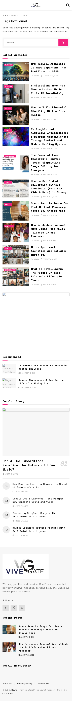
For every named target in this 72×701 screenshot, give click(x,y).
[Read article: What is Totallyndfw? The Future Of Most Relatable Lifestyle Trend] (16, 276)
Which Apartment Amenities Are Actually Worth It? (49, 251)
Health (8, 130)
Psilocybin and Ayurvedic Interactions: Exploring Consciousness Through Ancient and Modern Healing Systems (49, 136)
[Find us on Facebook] (6, 608)
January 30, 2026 (49, 97)
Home (5, 15)
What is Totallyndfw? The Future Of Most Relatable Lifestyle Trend (47, 274)
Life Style (9, 226)
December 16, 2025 (27, 373)
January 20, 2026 (49, 174)
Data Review (10, 270)
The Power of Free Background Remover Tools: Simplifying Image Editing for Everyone (45, 162)
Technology (10, 156)
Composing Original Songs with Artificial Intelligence (34, 514)
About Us (7, 683)
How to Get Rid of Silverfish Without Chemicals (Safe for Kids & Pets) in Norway (49, 186)
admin (36, 76)
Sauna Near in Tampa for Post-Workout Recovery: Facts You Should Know (49, 207)
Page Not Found (19, 15)
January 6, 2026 (49, 285)
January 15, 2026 (49, 149)
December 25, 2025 (27, 387)
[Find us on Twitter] (14, 608)
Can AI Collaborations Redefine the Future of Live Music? (29, 465)
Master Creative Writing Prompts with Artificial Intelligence (39, 529)
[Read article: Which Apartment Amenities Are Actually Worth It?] (16, 254)
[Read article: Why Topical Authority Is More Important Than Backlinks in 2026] (16, 71)
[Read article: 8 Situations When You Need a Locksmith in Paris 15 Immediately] (16, 93)
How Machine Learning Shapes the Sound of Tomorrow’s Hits (40, 485)
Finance (8, 108)
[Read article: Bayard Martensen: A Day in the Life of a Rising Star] (9, 383)
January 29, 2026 (49, 119)
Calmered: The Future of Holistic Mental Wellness (42, 367)
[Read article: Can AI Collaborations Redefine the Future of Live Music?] (36, 432)
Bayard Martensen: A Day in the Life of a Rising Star (41, 381)
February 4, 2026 (49, 259)
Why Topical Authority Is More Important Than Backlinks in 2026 (49, 67)
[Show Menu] (4, 5)
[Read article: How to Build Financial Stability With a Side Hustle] (16, 115)
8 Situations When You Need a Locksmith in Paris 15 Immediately (48, 89)
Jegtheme (8, 693)
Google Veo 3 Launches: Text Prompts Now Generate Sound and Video (38, 500)
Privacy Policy (24, 683)
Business (8, 65)
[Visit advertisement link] (36, 321)
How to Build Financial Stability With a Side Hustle (49, 111)
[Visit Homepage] (36, 5)
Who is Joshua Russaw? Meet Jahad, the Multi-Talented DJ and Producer (49, 230)
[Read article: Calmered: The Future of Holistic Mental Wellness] (9, 368)
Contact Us (43, 683)
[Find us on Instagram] (22, 608)
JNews (13, 690)
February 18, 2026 (50, 76)
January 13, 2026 (49, 197)
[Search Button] (67, 5)
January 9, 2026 (49, 241)
